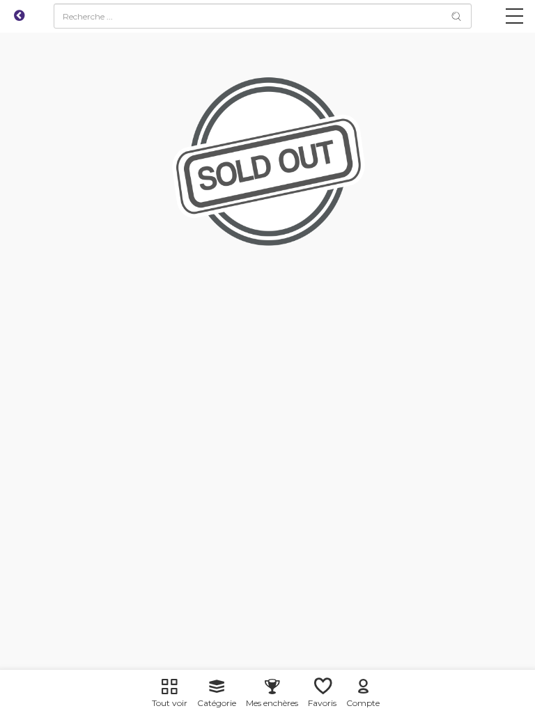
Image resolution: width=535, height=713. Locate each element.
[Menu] (514, 18)
